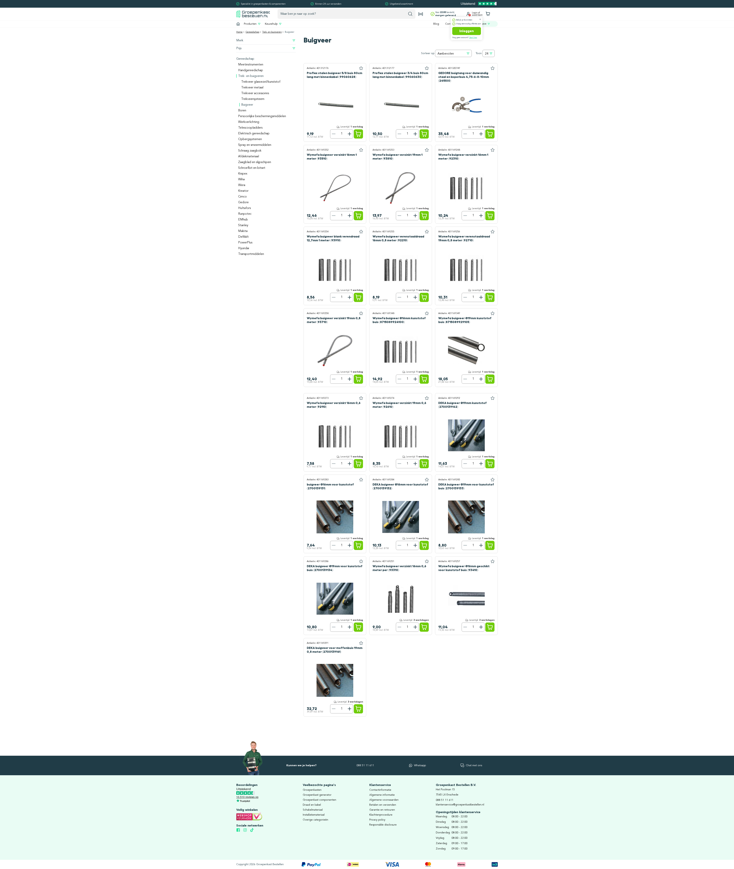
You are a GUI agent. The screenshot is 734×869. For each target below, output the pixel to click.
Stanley (243, 225)
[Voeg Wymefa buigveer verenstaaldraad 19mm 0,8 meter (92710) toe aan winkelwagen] (489, 297)
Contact (450, 24)
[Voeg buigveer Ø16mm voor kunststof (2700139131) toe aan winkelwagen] (358, 545)
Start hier (473, 37)
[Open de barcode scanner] (420, 14)
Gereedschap (252, 32)
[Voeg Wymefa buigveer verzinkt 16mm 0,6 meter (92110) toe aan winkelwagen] (358, 463)
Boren (242, 110)
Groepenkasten (312, 790)
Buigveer (247, 104)
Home (239, 32)
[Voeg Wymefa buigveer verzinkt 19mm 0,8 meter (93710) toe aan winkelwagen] (358, 379)
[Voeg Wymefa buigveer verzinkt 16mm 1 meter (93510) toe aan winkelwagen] (358, 215)
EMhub (243, 219)
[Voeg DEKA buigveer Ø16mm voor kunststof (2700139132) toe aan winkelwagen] (424, 545)
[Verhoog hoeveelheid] (349, 134)
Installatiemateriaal (314, 815)
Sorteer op (427, 53)
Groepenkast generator (317, 795)
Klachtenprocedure (380, 815)
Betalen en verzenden (382, 805)
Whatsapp (420, 765)
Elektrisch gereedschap (254, 133)
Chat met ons (474, 765)
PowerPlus (245, 242)
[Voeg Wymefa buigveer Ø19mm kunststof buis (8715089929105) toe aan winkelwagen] (489, 379)
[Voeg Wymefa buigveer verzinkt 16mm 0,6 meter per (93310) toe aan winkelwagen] (424, 627)
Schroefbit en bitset (251, 168)
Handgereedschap (250, 70)
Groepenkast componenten (319, 800)
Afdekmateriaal (248, 156)
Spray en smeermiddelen (254, 145)
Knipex (242, 173)
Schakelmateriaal (313, 810)
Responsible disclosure (383, 824)
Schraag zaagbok (249, 150)
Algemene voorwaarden (384, 800)
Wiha (241, 179)
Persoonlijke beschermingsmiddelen (262, 116)
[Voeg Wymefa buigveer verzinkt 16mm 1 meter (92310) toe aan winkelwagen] (489, 215)
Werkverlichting (248, 122)
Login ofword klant (477, 14)
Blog (436, 24)
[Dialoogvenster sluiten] (480, 19)
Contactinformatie (380, 790)
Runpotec (245, 213)
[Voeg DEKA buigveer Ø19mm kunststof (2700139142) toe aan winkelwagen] (489, 463)
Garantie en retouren (382, 810)
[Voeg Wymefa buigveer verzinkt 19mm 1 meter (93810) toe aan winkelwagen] (424, 215)
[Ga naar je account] (468, 14)
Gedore (243, 202)
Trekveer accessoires (255, 93)
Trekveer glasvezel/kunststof (260, 81)
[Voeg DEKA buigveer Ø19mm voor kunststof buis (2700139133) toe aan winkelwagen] (489, 545)
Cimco (242, 196)
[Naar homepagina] (253, 14)
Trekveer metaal (252, 87)
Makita (243, 231)
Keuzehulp (271, 24)
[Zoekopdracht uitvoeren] (410, 14)
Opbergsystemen (250, 139)
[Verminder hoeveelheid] (333, 134)
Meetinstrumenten (250, 64)
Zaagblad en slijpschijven (254, 162)
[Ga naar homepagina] (238, 24)
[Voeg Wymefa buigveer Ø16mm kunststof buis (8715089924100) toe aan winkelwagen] (424, 379)
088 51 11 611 (365, 765)
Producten (250, 24)
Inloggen (466, 31)
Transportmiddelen (251, 254)
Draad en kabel (312, 805)
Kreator (243, 191)
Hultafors (244, 208)
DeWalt (243, 236)
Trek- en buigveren (272, 32)
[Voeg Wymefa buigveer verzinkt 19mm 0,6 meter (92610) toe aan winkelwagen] (424, 463)
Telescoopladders (250, 127)
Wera (241, 185)
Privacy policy (377, 819)
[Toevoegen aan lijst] (361, 68)
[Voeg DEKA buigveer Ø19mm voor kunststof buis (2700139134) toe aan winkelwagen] (358, 627)
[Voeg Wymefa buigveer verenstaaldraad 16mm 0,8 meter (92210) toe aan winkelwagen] (424, 297)
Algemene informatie (382, 795)
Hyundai (243, 248)
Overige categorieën (315, 819)
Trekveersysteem (252, 99)
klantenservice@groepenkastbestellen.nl (460, 804)
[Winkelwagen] (488, 14)
